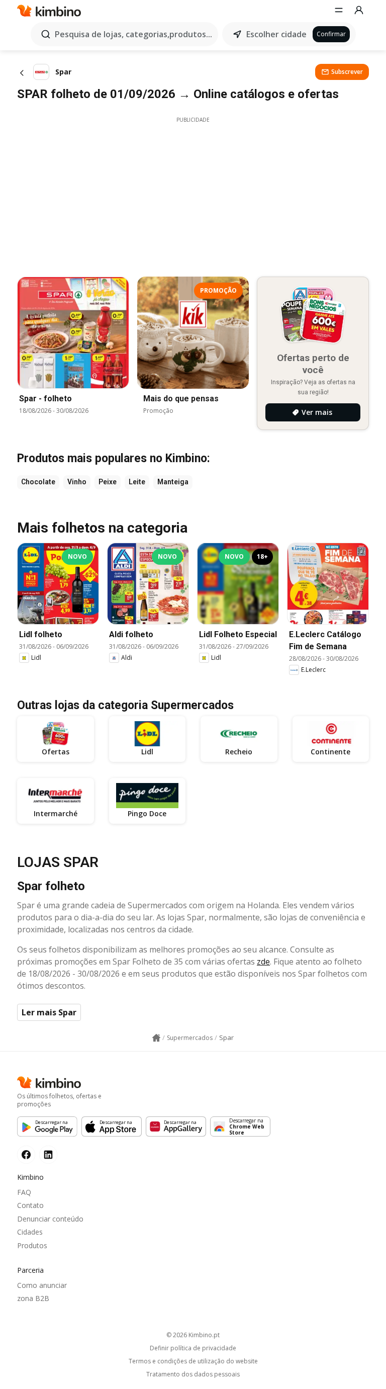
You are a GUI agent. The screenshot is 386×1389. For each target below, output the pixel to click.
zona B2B (33, 1298)
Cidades (30, 1232)
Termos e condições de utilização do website (193, 1361)
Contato (30, 1205)
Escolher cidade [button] (276, 34)
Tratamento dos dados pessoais (193, 1374)
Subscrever (347, 71)
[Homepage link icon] (156, 1038)
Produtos (32, 1245)
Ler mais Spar (49, 1012)
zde (263, 961)
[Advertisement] (193, 194)
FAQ (24, 1192)
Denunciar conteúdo (50, 1219)
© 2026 (193, 1335)
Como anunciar (42, 1285)
